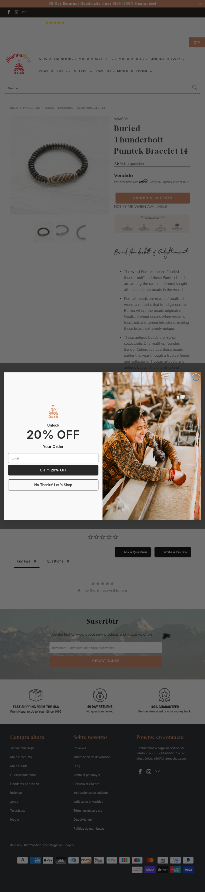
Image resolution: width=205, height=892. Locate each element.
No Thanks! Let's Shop (53, 485)
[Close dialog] (196, 377)
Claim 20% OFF (53, 470)
